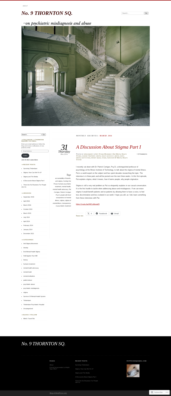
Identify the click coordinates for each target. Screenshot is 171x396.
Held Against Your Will (30, 256)
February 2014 (28, 225)
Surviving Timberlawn (30, 168)
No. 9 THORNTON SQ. (47, 13)
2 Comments (142, 154)
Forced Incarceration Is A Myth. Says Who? (60, 368)
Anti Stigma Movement (103, 154)
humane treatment (89, 156)
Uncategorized (28, 308)
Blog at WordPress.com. (58, 393)
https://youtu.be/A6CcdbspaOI (88, 204)
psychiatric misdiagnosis (31, 288)
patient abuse (96, 158)
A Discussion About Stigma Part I (108, 147)
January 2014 (27, 229)
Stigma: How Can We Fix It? (32, 172)
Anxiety (25, 247)
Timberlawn (27, 300)
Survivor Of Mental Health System (34, 296)
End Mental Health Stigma (31, 251)
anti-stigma (58, 181)
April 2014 (26, 221)
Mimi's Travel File (29, 318)
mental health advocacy (105, 156)
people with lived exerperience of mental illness (63, 197)
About (25, 6)
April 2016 (26, 201)
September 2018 (28, 197)
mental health (66, 186)
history (25, 260)
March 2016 (27, 205)
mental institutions (83, 158)
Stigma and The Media (30, 176)
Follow (25, 155)
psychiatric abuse (29, 284)
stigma (104, 158)
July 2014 (26, 217)
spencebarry (88, 154)
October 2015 (27, 209)
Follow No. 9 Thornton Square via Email (32, 140)
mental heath (119, 156)
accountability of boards (63, 178)
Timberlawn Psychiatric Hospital (33, 304)
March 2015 (27, 213)
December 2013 (28, 233)
